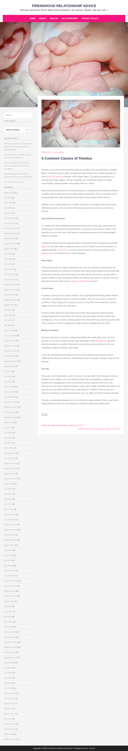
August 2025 (9, 249)
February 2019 (10, 632)
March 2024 (9, 330)
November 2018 (10, 647)
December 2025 (10, 228)
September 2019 (10, 596)
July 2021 (8, 489)
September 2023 (10, 361)
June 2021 (8, 494)
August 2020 (9, 545)
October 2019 (9, 591)
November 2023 (10, 351)
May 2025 (8, 264)
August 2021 (9, 484)
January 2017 (9, 714)
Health (54, 18)
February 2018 (10, 693)
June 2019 (8, 611)
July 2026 (8, 198)
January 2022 (9, 458)
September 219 (10, 739)
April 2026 (8, 213)
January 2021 (9, 520)
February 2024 (10, 336)
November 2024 (10, 290)
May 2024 (8, 320)
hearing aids (47, 253)
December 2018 (10, 642)
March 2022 (9, 448)
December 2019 (10, 581)
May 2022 (8, 438)
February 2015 (10, 724)
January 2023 (9, 397)
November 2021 (10, 468)
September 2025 (10, 244)
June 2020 (8, 555)
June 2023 (8, 376)
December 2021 (10, 463)
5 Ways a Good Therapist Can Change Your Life (99, 429)
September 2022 (10, 417)
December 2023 (10, 346)
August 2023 (9, 366)
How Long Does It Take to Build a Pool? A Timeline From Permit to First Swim (17, 166)
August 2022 (9, 422)
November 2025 (10, 233)
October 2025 (9, 239)
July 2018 (8, 668)
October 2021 (9, 473)
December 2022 (10, 402)
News (44, 415)
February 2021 (10, 514)
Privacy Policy (90, 18)
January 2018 (9, 698)
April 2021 (8, 504)
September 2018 (10, 657)
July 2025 (8, 254)
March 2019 (9, 627)
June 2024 (8, 315)
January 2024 (9, 341)
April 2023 (8, 382)
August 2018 (9, 663)
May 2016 (8, 719)
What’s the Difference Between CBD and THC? (63, 425)
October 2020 (9, 535)
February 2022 (10, 453)
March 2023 (9, 387)
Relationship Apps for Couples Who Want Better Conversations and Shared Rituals (18, 147)
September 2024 (10, 300)
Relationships (70, 18)
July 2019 (8, 606)
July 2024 (8, 310)
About (42, 18)
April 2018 (8, 683)
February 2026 (10, 218)
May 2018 (8, 678)
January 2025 (9, 279)
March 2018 (9, 688)
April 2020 (8, 566)
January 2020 (9, 576)
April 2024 (8, 325)
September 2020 (10, 540)
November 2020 (10, 530)
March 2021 (9, 509)
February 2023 (10, 392)
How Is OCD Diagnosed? (14, 182)
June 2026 (8, 203)
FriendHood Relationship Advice (64, 6)
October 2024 (9, 295)
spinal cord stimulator (81, 281)
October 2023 (9, 356)
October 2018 (9, 652)
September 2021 (10, 479)
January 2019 (9, 637)
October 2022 (9, 412)
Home (33, 18)
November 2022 (10, 407)
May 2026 (8, 208)
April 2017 (8, 709)
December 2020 (10, 525)
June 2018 (8, 673)
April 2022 (8, 443)
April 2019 (8, 622)
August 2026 (9, 193)
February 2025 (10, 274)
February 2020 (10, 571)
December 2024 (10, 285)
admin (61, 152)
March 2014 (9, 734)
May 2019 (8, 617)
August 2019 (9, 601)
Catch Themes (89, 748)
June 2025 (8, 259)
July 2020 (8, 550)
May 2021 (8, 499)
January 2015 (9, 729)
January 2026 (9, 223)
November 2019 (10, 586)
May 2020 (8, 560)
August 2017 (9, 703)
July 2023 (8, 371)
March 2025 (9, 269)
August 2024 (9, 305)
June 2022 (8, 433)
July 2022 (8, 428)
